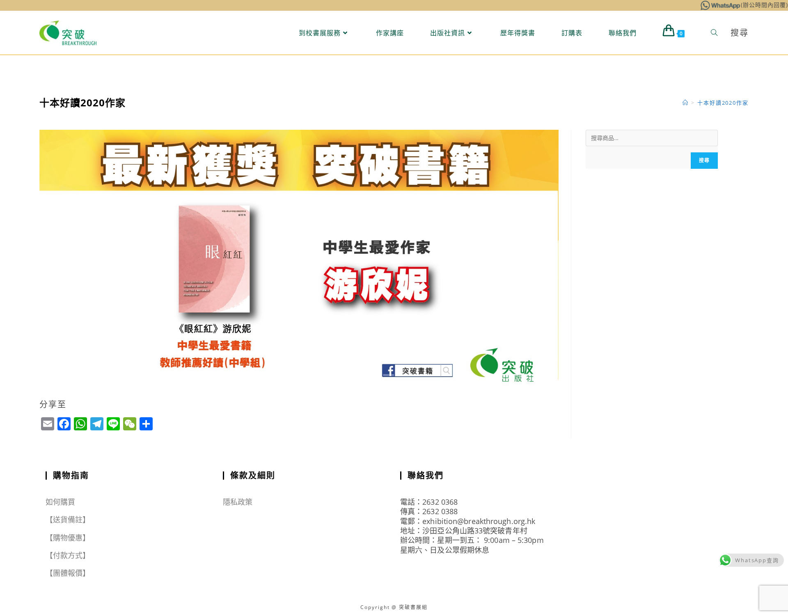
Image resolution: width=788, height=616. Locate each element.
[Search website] (714, 33)
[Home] (686, 102)
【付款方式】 (68, 555)
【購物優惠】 (68, 537)
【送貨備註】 (68, 519)
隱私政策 (237, 502)
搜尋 (704, 160)
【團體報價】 (68, 573)
